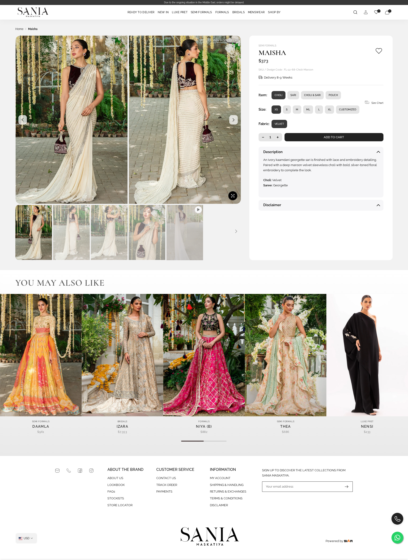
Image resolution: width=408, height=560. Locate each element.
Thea (285, 426)
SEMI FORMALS (201, 12)
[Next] (233, 120)
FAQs (111, 491)
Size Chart (377, 102)
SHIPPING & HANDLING (226, 485)
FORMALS (222, 12)
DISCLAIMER (219, 505)
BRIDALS (238, 12)
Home (19, 29)
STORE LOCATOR (119, 505)
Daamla (40, 426)
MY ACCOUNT (220, 478)
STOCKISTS (115, 498)
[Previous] (22, 120)
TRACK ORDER (166, 485)
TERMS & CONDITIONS (226, 498)
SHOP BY (274, 12)
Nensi (367, 426)
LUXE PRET (179, 12)
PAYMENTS (164, 491)
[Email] (57, 470)
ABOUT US (115, 478)
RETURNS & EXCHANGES (228, 491)
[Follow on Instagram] (91, 470)
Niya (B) (204, 426)
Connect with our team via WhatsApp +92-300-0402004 (204, 2)
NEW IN (163, 12)
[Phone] (69, 470)
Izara (122, 426)
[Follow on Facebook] (80, 470)
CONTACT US (166, 478)
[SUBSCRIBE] (344, 486)
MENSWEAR (256, 12)
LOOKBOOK (116, 485)
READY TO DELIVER (141, 12)
